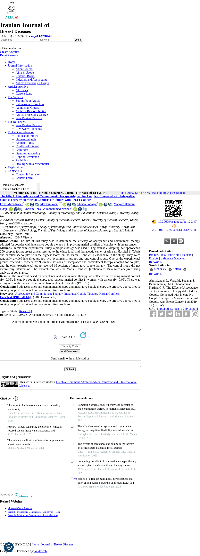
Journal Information (20, 65)
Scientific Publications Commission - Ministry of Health (34, 512)
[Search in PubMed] (37, 205)
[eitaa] (195, 313)
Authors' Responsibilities (31, 111)
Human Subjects (26, 139)
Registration (15, 167)
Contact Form (24, 178)
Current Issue (24, 93)
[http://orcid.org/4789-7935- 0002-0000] (101, 205)
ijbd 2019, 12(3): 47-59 (135, 192)
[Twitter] (161, 313)
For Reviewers (17, 121)
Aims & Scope (25, 72)
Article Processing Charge (32, 114)
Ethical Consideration (21, 132)
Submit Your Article (28, 100)
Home (11, 62)
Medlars (186, 254)
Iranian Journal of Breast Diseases (52, 544)
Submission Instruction (30, 104)
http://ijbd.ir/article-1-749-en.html (177, 308)
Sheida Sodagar (87, 204)
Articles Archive (18, 86)
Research (24, 311)
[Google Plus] (186, 313)
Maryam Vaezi (49, 204)
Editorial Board (25, 76)
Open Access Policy (28, 153)
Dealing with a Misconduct (32, 163)
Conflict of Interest (27, 146)
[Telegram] (169, 313)
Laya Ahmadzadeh (11, 204)
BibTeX (154, 254)
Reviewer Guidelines (29, 128)
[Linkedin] (178, 313)
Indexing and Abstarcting (31, 79)
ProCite (153, 258)
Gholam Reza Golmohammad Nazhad (47, 209)
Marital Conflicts (109, 293)
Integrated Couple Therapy (80, 293)
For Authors (15, 97)
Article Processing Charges (32, 83)
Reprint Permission (27, 156)
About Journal (24, 69)
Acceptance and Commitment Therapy (39, 293)
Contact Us (15, 171)
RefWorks (155, 261)
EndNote (173, 254)
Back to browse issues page (169, 192)
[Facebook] (153, 313)
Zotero (177, 268)
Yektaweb (40, 551)
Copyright (22, 149)
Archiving (22, 160)
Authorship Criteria (27, 107)
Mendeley (160, 268)
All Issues (22, 90)
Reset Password (10, 55)
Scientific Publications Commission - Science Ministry (33, 515)
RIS (163, 254)
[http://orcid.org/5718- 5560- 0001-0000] (11, 210)
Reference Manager (173, 258)
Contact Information (28, 174)
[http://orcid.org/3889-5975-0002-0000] (64, 205)
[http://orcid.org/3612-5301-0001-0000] (27, 205)
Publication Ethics (27, 135)
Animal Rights (25, 142)
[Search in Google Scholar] (32, 205)
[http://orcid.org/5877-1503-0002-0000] (75, 210)
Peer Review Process (29, 118)
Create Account (9, 51)
